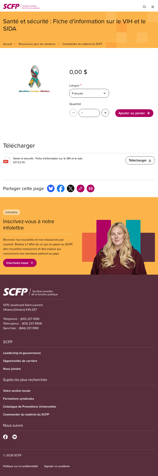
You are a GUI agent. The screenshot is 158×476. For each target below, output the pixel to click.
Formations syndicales (18, 398)
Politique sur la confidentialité (20, 466)
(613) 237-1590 (30, 319)
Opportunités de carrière (20, 361)
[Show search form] (144, 6)
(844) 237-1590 (29, 328)
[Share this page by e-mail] (90, 189)
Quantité (75, 104)
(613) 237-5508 (32, 323)
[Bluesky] (14, 436)
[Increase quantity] (105, 113)
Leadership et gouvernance (22, 353)
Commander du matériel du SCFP (26, 414)
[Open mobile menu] (152, 6)
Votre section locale (16, 391)
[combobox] (89, 93)
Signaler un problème (57, 466)
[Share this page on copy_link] (80, 189)
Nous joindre (12, 369)
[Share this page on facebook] (61, 189)
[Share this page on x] (70, 189)
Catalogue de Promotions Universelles (29, 406)
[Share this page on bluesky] (51, 189)
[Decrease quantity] (73, 113)
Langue (74, 85)
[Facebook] (5, 436)
